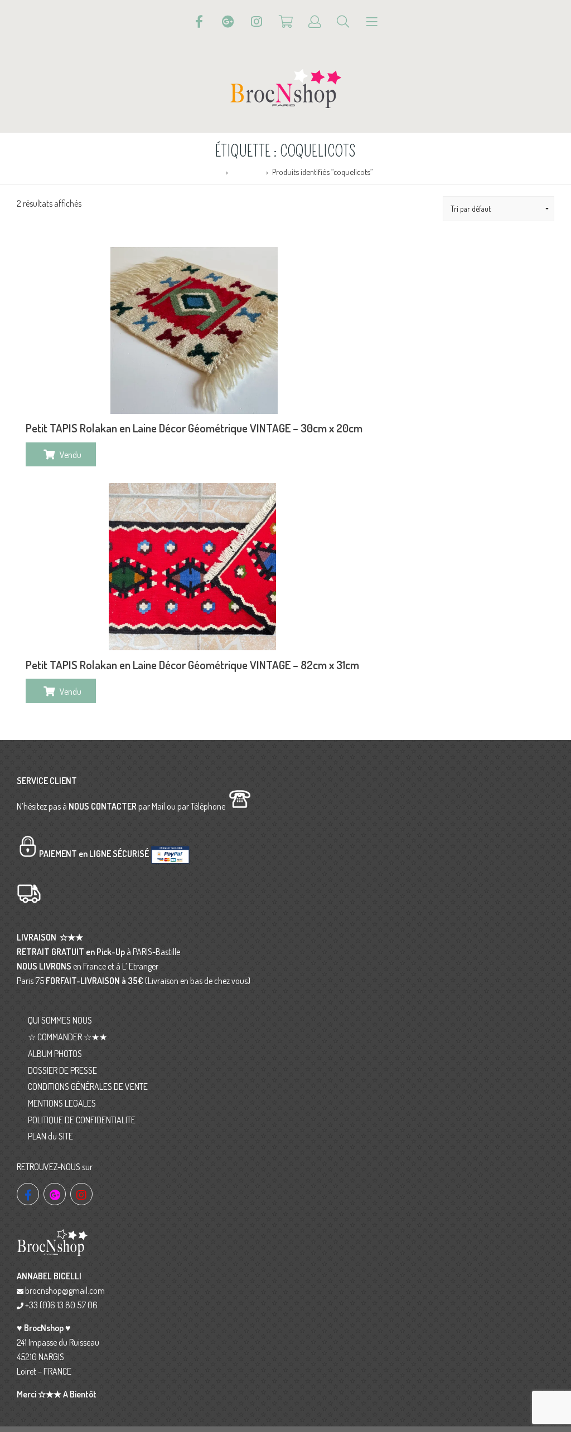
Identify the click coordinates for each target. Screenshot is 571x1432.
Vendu (70, 454)
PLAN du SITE (50, 1136)
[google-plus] (54, 1194)
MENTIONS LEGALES (62, 1103)
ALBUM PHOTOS (55, 1053)
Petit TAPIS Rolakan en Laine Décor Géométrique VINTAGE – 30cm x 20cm (194, 428)
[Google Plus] (228, 22)
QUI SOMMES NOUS (60, 1020)
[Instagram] (256, 22)
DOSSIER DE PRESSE (62, 1070)
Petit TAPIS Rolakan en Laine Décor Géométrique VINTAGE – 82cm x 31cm (192, 664)
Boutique (247, 172)
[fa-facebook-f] (28, 1194)
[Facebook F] (199, 22)
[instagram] (81, 1194)
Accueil (210, 172)
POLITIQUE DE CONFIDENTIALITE (82, 1120)
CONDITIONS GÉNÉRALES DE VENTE (88, 1086)
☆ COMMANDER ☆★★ (67, 1037)
